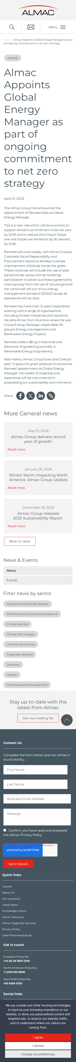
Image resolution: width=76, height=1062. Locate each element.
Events (12, 580)
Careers (7, 886)
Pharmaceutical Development (27, 684)
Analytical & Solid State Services (28, 604)
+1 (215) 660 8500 (14, 972)
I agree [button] (38, 1037)
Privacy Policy (11, 929)
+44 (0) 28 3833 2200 (16, 960)
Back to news (19, 541)
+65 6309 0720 (12, 983)
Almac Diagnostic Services (19, 923)
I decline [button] (38, 1045)
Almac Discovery (13, 917)
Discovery (13, 664)
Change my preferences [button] (38, 1054)
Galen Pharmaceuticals (17, 935)
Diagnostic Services (20, 654)
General (12, 674)
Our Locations (11, 898)
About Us (8, 892)
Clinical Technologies (21, 634)
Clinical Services (17, 624)
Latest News (10, 904)
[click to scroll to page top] (67, 720)
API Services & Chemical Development (32, 614)
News (11, 570)
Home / (8, 39)
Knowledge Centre (14, 910)
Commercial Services (21, 644)
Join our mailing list (38, 718)
